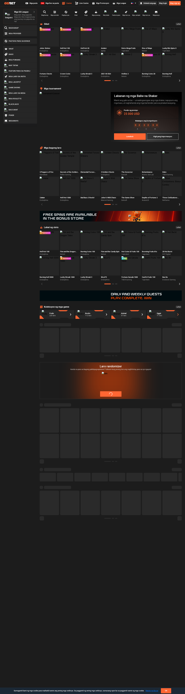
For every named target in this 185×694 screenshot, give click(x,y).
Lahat (178, 24)
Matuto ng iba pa (152, 691)
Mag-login (163, 3)
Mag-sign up (175, 3)
